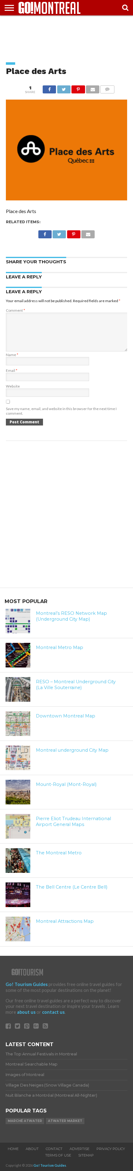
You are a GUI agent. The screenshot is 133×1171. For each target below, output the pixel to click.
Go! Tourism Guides (27, 984)
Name (12, 354)
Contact (54, 1149)
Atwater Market (65, 1121)
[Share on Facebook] (49, 88)
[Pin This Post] (78, 88)
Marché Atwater (25, 1121)
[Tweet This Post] (64, 88)
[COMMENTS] (107, 88)
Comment (15, 310)
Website (13, 386)
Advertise (79, 1149)
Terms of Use (58, 1155)
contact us (53, 1012)
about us (26, 1012)
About (32, 1149)
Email (11, 370)
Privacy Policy (111, 1149)
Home (13, 1149)
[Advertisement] (66, 33)
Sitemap (86, 1155)
